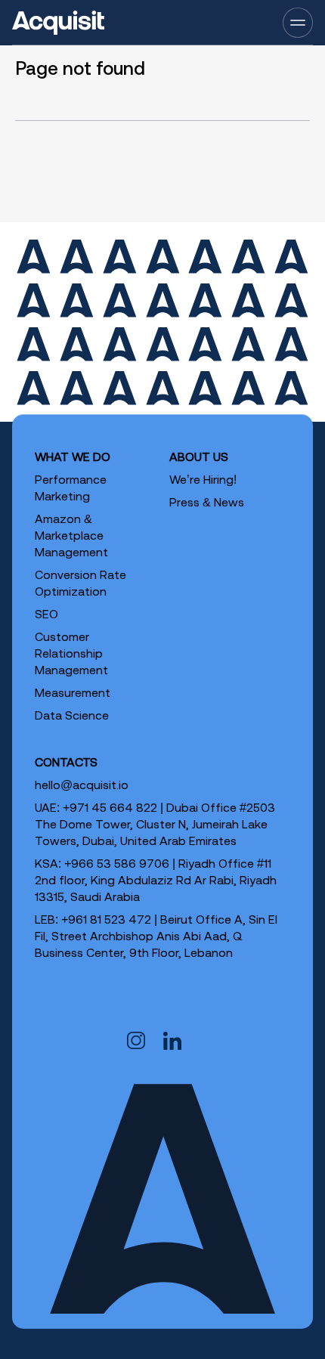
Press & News (206, 502)
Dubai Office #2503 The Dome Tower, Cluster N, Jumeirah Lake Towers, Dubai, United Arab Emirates (155, 823)
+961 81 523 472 (106, 919)
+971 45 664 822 (110, 807)
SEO (46, 614)
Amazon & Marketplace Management (71, 535)
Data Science (72, 715)
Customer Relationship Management (71, 653)
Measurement (72, 692)
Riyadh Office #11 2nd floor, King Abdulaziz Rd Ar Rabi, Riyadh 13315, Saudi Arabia (156, 879)
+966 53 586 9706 (116, 863)
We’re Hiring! (203, 479)
